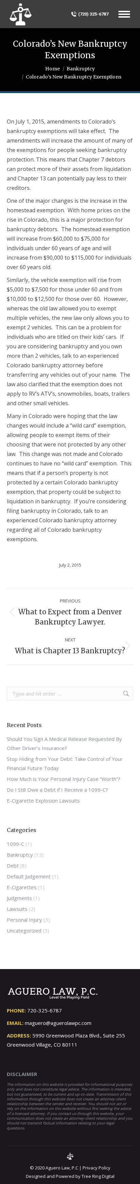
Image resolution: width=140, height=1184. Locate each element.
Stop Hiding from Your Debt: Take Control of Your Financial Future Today (65, 763)
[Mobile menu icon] (124, 14)
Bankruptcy (20, 854)
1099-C (15, 843)
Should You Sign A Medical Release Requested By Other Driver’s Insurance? (64, 743)
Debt (13, 865)
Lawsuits (17, 908)
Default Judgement (29, 876)
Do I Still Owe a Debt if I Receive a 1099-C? (57, 789)
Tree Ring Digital (98, 1176)
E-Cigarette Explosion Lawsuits (43, 800)
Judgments (19, 898)
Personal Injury (24, 919)
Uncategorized (24, 930)
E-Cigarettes (22, 887)
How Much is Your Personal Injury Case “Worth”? (63, 778)
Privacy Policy (96, 1168)
